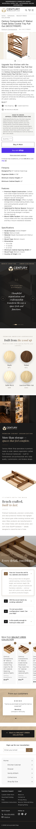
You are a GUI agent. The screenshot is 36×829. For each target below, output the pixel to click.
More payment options (18, 155)
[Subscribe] (29, 750)
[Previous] (3, 298)
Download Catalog (7, 797)
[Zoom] (28, 56)
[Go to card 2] (15, 324)
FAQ (3, 799)
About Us (21, 794)
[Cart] (29, 10)
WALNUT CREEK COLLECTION (14, 638)
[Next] (33, 298)
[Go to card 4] (19, 324)
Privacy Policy (22, 799)
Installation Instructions (9, 802)
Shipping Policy (23, 805)
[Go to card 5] (21, 324)
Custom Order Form (8, 794)
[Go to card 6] (22, 324)
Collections (10, 15)
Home (4, 15)
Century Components (9, 29)
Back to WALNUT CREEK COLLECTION (19, 734)
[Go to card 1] (13, 324)
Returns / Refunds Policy (25, 802)
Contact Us (21, 797)
